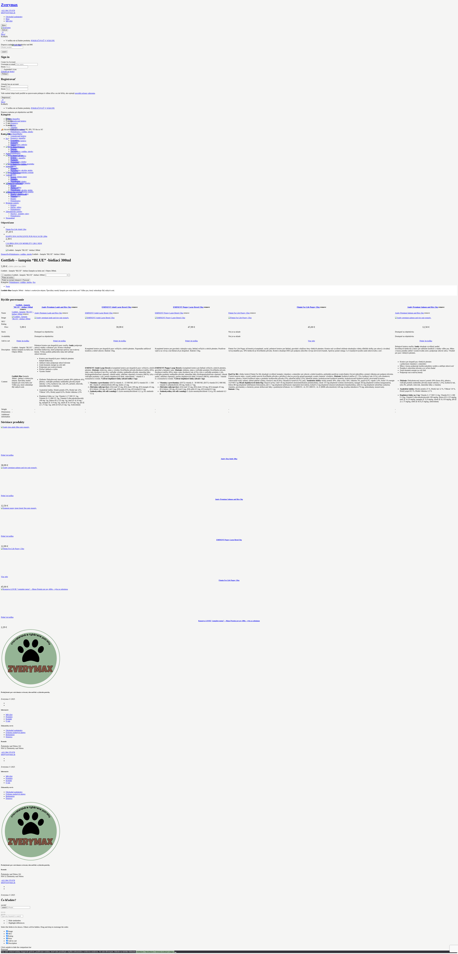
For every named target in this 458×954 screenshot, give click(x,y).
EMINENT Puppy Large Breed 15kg (188, 307)
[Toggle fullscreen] (4, 912)
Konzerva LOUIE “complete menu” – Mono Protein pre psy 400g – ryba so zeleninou (229, 621)
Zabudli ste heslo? (8, 72)
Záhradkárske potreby (14, 212)
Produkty (9, 717)
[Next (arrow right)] (4, 914)
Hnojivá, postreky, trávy (19, 194)
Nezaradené (10, 218)
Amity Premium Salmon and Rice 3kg (422, 307)
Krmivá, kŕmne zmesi (18, 177)
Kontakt (9, 719)
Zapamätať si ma (10, 69)
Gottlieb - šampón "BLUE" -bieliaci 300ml (23, 306)
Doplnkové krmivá (17, 130)
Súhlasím (140, 952)
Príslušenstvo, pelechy (18, 145)
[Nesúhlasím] (175, 952)
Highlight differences (16, 923)
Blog (7, 19)
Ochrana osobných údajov (16, 733)
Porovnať (26, 280)
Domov (4, 254)
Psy (8, 254)
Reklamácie (10, 735)
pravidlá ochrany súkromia (85, 93)
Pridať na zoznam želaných (11, 280)
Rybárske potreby (12, 203)
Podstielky (14, 142)
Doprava (9, 737)
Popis (8, 286)
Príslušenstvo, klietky (18, 162)
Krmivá (13, 149)
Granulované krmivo (18, 121)
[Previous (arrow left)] (2, 914)
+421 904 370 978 (8, 11)
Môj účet (9, 21)
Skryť (3, 34)
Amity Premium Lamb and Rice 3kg (56, 307)
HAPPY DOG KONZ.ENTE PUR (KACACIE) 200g (26, 236)
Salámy (13, 125)
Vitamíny (13, 127)
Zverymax (9, 5)
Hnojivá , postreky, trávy (19, 214)
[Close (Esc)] (2, 912)
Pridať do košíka (7, 277)
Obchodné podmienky (14, 17)
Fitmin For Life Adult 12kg (16, 229)
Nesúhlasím (149, 952)
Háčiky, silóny (15, 187)
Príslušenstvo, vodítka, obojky (21, 132)
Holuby (13, 175)
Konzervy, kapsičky (18, 138)
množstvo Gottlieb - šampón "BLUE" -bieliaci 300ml (24, 275)
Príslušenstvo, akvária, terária (21, 170)
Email (3, 86)
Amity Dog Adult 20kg (229, 459)
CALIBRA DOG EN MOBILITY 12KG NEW (24, 243)
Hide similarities (14, 921)
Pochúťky (14, 151)
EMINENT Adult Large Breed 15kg (116, 307)
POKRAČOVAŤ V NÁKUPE (43, 41)
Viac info (311, 341)
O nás (8, 721)
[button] (229, 32)
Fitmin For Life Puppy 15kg (308, 307)
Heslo (3, 67)
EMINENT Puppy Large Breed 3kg (229, 540)
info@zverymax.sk (8, 13)
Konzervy (14, 123)
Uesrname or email (8, 64)
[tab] (231, 286)
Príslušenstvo (15, 153)
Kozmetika (14, 140)
